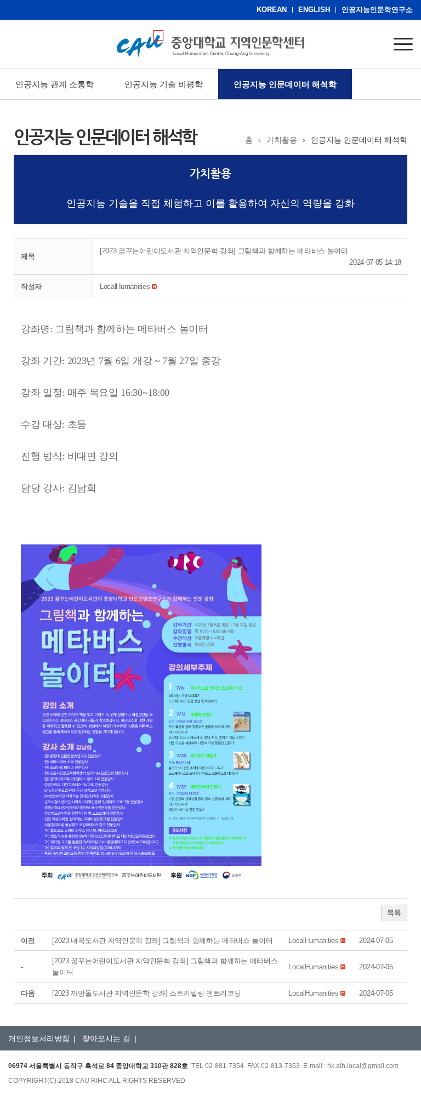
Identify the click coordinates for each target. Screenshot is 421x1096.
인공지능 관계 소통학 (54, 84)
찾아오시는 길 (106, 1038)
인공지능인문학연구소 (377, 9)
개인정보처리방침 (39, 1038)
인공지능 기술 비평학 (163, 84)
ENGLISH (314, 9)
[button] (125, 286)
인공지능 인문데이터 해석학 (285, 84)
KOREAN (272, 9)
